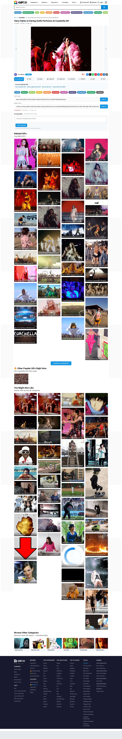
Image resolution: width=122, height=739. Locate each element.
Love (44, 696)
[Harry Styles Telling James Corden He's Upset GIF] (49, 496)
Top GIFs (32, 668)
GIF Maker (85, 668)
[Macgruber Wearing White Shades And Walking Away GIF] (25, 487)
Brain (71, 686)
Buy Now (72, 704)
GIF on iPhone (100, 665)
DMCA (15, 677)
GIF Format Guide (101, 678)
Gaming (45, 688)
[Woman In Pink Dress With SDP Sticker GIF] (49, 308)
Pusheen (45, 704)
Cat (44, 673)
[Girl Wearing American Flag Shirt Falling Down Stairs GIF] (73, 453)
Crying (58, 681)
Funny (44, 686)
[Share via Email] (107, 74)
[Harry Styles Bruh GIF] (49, 437)
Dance (45, 678)
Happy (58, 663)
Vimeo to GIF (86, 709)
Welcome (59, 706)
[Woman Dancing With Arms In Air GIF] (25, 274)
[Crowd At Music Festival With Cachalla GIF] (96, 289)
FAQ (15, 688)
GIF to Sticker (86, 696)
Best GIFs (99, 688)
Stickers (44, 2)
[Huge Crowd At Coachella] (21, 379)
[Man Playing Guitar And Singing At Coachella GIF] (25, 219)
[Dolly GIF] (42, 12)
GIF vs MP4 (99, 681)
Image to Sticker (87, 699)
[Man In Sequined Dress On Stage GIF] (49, 160)
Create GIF (85, 2)
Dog (44, 683)
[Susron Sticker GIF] (25, 525)
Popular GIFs (17, 701)
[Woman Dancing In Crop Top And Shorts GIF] (25, 154)
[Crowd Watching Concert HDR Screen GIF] (73, 289)
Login (101, 2)
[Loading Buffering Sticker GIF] (73, 556)
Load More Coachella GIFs (61, 363)
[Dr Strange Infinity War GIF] (49, 525)
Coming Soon (73, 694)
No (57, 686)
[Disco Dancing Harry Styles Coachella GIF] (25, 422)
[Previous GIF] (16, 48)
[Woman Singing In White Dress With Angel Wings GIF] (96, 173)
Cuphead (72, 668)
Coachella (22, 17)
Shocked (59, 704)
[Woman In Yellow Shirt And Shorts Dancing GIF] (49, 242)
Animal (45, 663)
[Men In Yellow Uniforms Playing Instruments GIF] (73, 269)
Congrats (59, 696)
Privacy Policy (17, 679)
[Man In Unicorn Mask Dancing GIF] (25, 258)
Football (72, 673)
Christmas (72, 671)
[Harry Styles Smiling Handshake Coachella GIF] (73, 423)
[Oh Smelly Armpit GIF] (49, 422)
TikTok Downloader (88, 711)
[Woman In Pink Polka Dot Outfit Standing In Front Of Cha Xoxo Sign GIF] (96, 344)
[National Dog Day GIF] (77, 12)
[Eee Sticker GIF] (25, 548)
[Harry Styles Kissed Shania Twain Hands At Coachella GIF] (49, 452)
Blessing (72, 699)
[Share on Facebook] (87, 74)
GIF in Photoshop (100, 668)
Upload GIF (33, 687)
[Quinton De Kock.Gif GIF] (73, 509)
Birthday (45, 668)
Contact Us (17, 674)
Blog (15, 672)
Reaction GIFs (100, 691)
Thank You (59, 671)
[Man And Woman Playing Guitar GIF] (96, 228)
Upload (94, 2)
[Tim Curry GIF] (18, 12)
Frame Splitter (86, 686)
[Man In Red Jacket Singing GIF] (73, 145)
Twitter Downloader (88, 714)
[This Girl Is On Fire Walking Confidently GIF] (96, 509)
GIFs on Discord (100, 676)
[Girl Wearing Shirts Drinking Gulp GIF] (49, 544)
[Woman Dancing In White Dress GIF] (73, 212)
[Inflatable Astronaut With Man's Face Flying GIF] (25, 294)
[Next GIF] (106, 48)
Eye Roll (59, 701)
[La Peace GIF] (48, 12)
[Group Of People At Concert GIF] (96, 253)
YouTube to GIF (87, 706)
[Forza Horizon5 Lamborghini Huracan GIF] (96, 525)
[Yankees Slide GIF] (49, 466)
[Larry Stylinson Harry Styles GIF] (96, 622)
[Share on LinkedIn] (104, 74)
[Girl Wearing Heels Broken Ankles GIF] (96, 601)
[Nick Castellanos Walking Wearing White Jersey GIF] (73, 490)
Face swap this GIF (20, 87)
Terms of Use (17, 682)
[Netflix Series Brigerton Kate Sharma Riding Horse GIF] (73, 532)
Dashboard (33, 689)
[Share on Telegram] (98, 74)
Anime (45, 665)
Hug (58, 694)
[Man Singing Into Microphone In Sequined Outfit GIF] (49, 262)
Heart (71, 678)
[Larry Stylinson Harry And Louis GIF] (96, 453)
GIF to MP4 (86, 678)
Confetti (72, 676)
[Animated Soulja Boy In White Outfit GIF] (25, 455)
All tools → (86, 663)
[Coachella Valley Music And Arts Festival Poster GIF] (25, 337)
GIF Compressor (87, 673)
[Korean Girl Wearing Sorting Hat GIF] (25, 504)
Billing (31, 692)
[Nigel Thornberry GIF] (28, 12)
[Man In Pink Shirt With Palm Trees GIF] (25, 239)
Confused (59, 683)
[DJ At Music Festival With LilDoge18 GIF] (96, 275)
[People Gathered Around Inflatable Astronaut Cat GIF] (73, 328)
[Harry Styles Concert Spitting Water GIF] (96, 572)
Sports (45, 706)
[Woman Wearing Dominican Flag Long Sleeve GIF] (73, 575)
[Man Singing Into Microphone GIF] (49, 198)
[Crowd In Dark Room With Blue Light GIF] (25, 318)
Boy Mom (72, 701)
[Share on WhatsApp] (93, 74)
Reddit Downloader (88, 721)
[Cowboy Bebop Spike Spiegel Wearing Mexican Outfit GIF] (49, 481)
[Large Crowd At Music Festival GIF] (73, 309)
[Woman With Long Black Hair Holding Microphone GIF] (96, 150)
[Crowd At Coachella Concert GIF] (49, 145)
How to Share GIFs (19, 693)
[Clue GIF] (37, 12)
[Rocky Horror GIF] (65, 12)
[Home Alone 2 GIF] (88, 12)
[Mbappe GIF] (56, 12)
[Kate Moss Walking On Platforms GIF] (25, 572)
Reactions (54, 2)
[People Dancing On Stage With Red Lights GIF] (73, 164)
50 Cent (72, 706)
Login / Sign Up (34, 682)
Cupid (71, 665)
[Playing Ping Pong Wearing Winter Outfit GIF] (73, 475)
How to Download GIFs (20, 691)
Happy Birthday (47, 691)
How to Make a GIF (19, 696)
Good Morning (60, 699)
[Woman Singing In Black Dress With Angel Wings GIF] (49, 217)
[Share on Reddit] (101, 74)
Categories (33, 2)
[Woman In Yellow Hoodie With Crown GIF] (96, 192)
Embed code (17, 103)
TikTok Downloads (101, 686)
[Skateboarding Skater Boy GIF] (49, 510)
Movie (44, 699)
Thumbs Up (60, 678)
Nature (45, 701)
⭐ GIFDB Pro (34, 684)
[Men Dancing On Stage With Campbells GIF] (73, 231)
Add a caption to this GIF (34, 87)
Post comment (21, 125)
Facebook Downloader (86, 724)
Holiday (45, 694)
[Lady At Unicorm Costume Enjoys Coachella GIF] (25, 437)
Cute (44, 676)
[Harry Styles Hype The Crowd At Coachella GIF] (96, 427)
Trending (65, 2)
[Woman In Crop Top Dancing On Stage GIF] (25, 200)
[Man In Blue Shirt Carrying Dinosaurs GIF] (49, 291)
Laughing (59, 673)
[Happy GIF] (73, 591)
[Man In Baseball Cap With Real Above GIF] (96, 208)
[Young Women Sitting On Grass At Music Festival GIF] (49, 277)
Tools (73, 2)
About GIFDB (17, 669)
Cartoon (45, 671)
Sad (58, 665)
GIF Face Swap (87, 665)
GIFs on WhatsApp (101, 673)
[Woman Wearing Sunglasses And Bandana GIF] (96, 313)
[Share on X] (90, 74)
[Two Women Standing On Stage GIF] (49, 179)
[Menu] (106, 2)
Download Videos (101, 683)
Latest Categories (34, 665)
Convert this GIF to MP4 (58, 87)
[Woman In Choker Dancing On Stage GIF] (73, 250)
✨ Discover (33, 673)
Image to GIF (86, 694)
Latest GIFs (33, 663)
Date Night (72, 696)
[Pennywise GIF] (98, 12)
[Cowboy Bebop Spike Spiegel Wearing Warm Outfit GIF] (96, 404)
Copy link (17, 96)
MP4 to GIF (86, 671)
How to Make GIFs (101, 663)
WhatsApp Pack (87, 701)
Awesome (72, 683)
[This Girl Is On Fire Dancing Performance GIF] (96, 544)
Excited (58, 676)
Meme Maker (86, 691)
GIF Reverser (86, 681)
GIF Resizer (86, 676)
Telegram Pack (87, 704)
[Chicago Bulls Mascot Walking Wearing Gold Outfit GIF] (73, 399)
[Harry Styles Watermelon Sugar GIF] (25, 473)
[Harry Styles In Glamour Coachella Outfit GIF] (25, 404)
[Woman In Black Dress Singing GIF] (73, 188)
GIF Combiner (86, 688)
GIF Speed (86, 683)
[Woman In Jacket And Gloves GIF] (25, 179)
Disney (45, 681)
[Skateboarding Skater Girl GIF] (96, 483)
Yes (57, 688)
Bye (57, 691)
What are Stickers (18, 698)
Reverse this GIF (46, 87)
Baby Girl (72, 691)
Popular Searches (34, 676)
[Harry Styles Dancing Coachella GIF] (49, 404)
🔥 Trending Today (35, 671)
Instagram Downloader (86, 717)
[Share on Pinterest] (95, 74)
